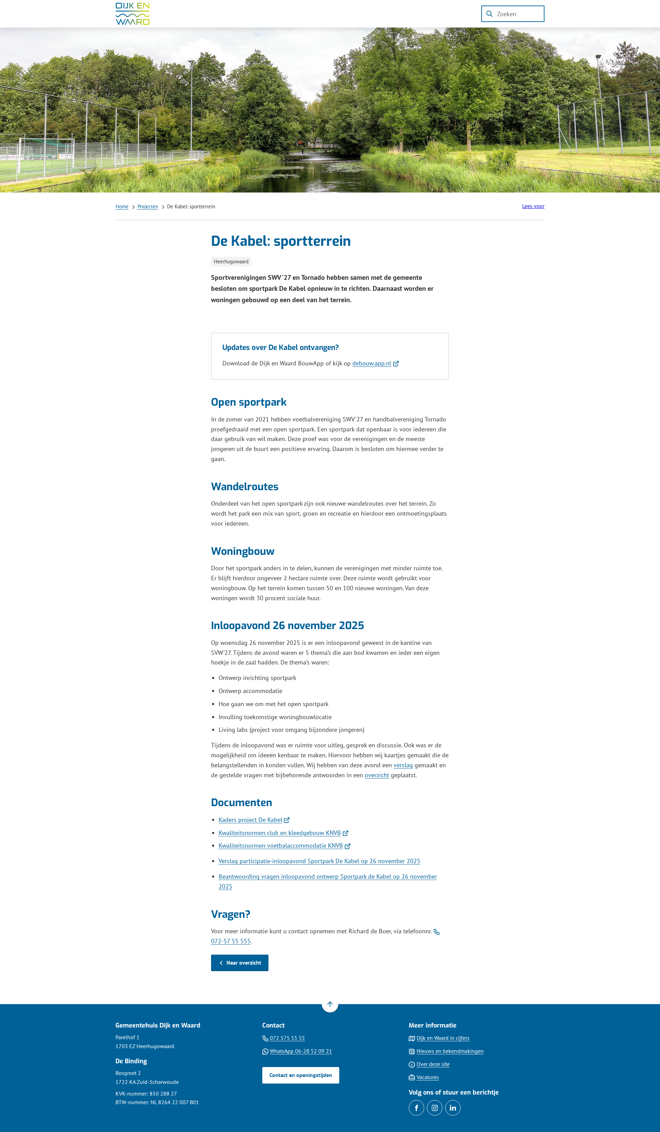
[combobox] (512, 14)
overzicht (377, 775)
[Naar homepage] (138, 14)
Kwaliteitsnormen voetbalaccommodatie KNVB (285, 845)
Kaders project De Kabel (254, 820)
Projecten (148, 206)
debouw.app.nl (375, 363)
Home (122, 206)
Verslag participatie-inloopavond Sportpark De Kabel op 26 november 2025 (319, 861)
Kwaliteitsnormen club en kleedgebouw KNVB (284, 833)
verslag (403, 765)
